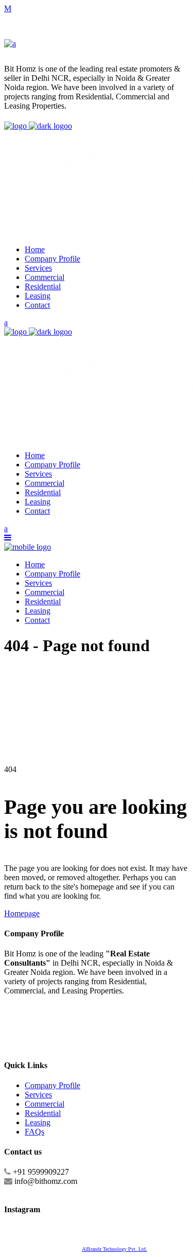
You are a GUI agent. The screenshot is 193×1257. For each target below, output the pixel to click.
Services (38, 1094)
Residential (43, 1113)
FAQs (34, 1131)
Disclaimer (36, 1230)
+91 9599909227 (41, 1171)
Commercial (44, 1103)
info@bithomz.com (45, 1181)
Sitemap (13, 1230)
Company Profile (52, 1085)
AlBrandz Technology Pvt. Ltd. (114, 1249)
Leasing (37, 1122)
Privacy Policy (66, 1230)
